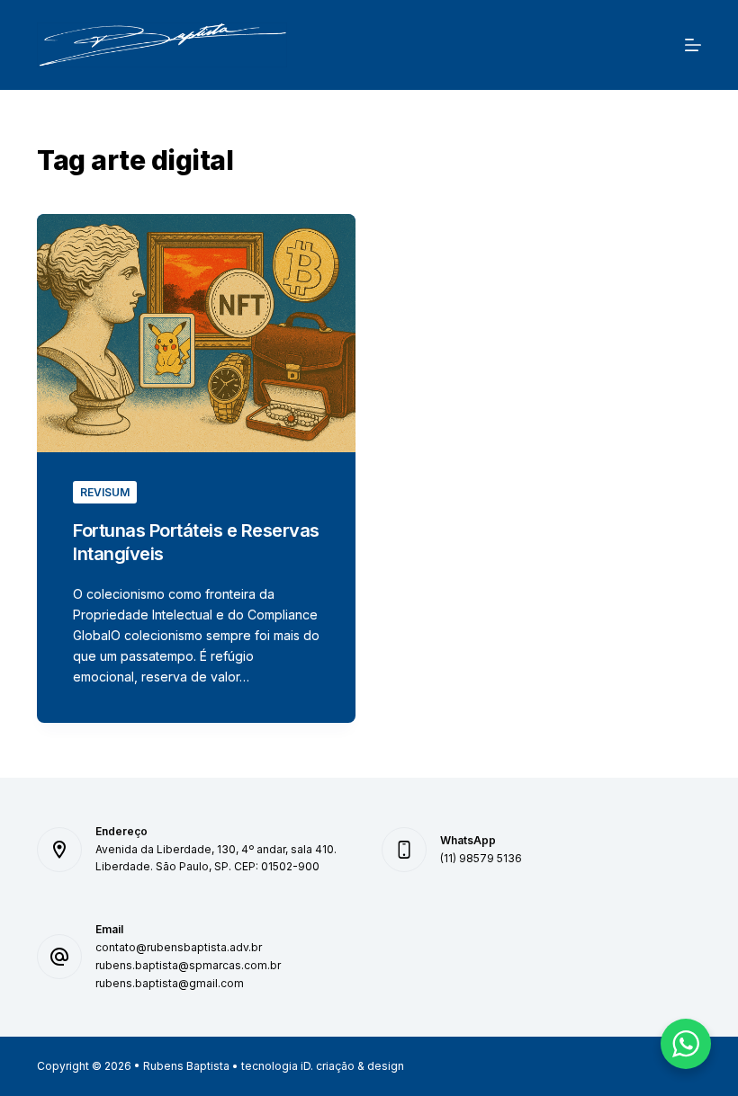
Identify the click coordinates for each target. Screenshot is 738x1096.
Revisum (105, 492)
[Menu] (693, 45)
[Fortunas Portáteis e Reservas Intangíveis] (196, 333)
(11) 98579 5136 (481, 858)
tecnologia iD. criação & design (322, 1066)
